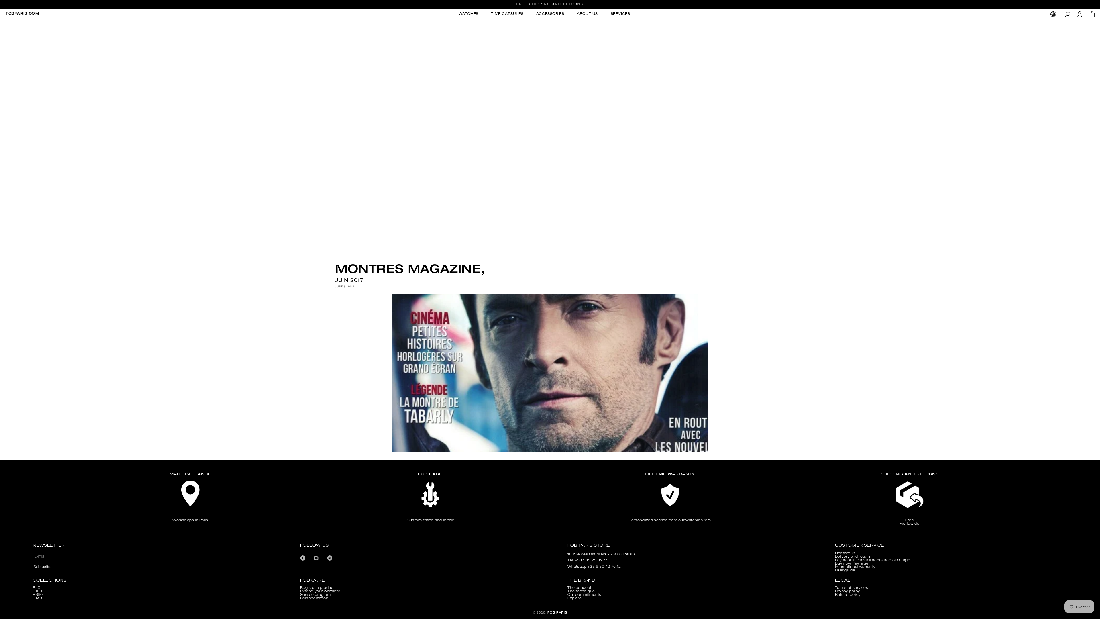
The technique (581, 591)
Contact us (845, 553)
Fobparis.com (22, 13)
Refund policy (848, 595)
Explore (574, 598)
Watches (468, 14)
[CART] (1092, 16)
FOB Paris (557, 613)
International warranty (855, 567)
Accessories (550, 14)
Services (620, 14)
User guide (845, 570)
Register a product (317, 588)
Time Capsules (507, 14)
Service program (315, 595)
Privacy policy (847, 591)
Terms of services (851, 588)
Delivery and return (852, 557)
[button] (1067, 14)
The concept (579, 588)
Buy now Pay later (852, 563)
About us (587, 14)
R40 (36, 588)
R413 (37, 598)
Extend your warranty (320, 591)
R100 (37, 591)
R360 (38, 595)
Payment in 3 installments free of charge (872, 560)
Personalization (314, 598)
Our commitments (584, 595)
